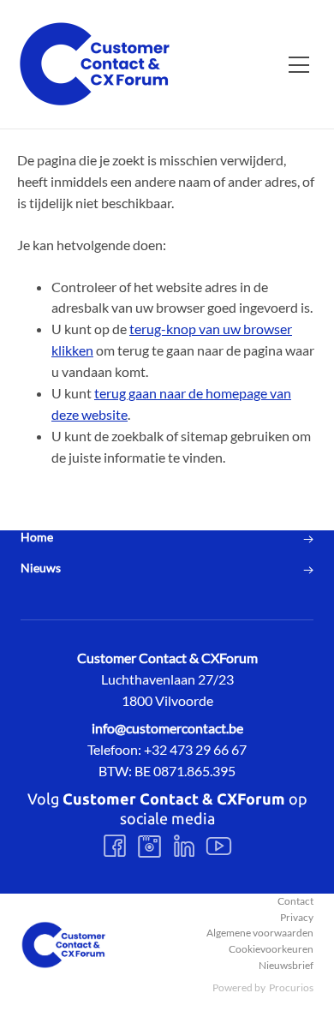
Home (37, 537)
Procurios (291, 987)
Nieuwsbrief (286, 965)
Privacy (296, 917)
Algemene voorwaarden (259, 932)
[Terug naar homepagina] (94, 64)
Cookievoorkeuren (271, 948)
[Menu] (299, 64)
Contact (295, 900)
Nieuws (41, 568)
